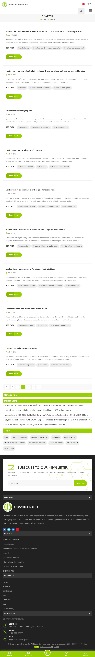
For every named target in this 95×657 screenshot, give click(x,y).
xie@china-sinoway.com (19, 639)
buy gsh (6, 553)
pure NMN (55, 437)
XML (4, 604)
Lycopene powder (26, 167)
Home (45, 20)
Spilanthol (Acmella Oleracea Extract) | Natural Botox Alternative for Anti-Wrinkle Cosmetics (44, 405)
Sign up (81, 483)
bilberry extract (72, 443)
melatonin (43, 365)
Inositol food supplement (41, 88)
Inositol (23, 88)
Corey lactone (8, 544)
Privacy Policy (8, 609)
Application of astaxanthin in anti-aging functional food (31, 190)
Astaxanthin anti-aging (49, 206)
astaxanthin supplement (72, 246)
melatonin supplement (61, 365)
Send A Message (47, 653)
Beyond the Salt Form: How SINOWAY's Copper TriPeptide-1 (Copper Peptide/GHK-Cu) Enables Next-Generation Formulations (48, 419)
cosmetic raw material (37, 443)
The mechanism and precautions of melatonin (26, 308)
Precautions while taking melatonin (21, 348)
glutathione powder (11, 557)
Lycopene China (62, 127)
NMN (6, 437)
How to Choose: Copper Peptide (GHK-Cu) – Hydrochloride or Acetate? (36, 424)
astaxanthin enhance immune (46, 246)
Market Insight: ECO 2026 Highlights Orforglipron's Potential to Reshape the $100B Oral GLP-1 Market (47, 415)
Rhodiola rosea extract (39, 437)
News (5, 595)
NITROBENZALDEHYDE (11, 540)
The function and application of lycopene (24, 150)
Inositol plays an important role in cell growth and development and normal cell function (45, 71)
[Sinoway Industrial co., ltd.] (24, 4)
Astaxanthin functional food (51, 286)
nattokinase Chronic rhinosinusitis (47, 48)
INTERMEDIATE (8, 571)
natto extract (9, 448)
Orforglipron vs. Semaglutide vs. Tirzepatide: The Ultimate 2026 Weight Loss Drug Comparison (44, 410)
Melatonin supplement (61, 325)
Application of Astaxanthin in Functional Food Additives (30, 269)
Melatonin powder (27, 325)
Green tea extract (56, 443)
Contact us (7, 591)
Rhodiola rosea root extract (14, 443)
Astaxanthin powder (27, 206)
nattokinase (24, 48)
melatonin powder (27, 365)
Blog (85, 644)
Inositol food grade (63, 88)
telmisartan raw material (13, 566)
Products (6, 586)
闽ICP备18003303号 (74, 644)
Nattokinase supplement (75, 48)
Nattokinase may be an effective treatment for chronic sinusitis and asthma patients (44, 31)
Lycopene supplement (41, 127)
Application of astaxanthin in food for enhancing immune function (35, 229)
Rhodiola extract (70, 437)
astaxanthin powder (19, 437)
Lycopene (23, 127)
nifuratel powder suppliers (13, 562)
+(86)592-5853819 (16, 633)
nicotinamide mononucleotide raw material (20, 549)
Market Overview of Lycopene (19, 110)
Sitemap (6, 600)
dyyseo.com (62, 644)
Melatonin (43, 325)
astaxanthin (24, 246)
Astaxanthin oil (69, 206)
